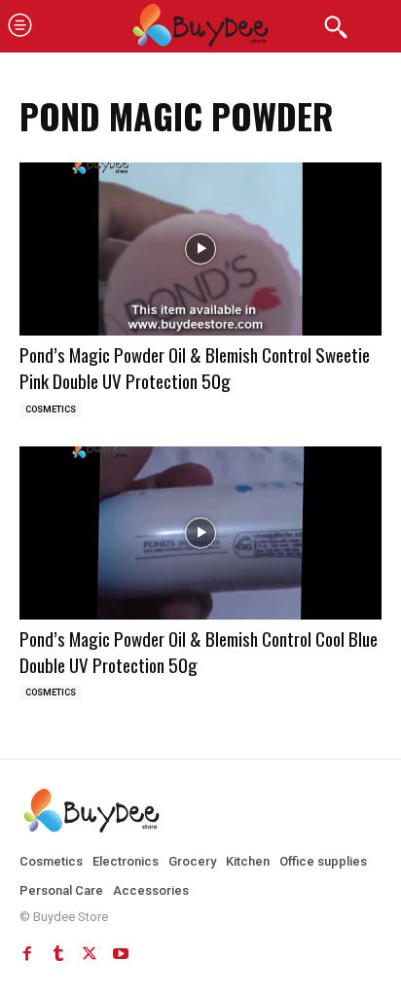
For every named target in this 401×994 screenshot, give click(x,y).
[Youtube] (120, 953)
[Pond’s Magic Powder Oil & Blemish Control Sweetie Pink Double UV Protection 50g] (200, 249)
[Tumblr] (58, 953)
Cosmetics (50, 409)
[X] (89, 953)
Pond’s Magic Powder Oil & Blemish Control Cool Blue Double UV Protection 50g (198, 651)
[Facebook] (27, 953)
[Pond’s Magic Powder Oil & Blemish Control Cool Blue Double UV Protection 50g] (200, 533)
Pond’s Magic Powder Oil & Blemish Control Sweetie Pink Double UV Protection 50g (194, 367)
